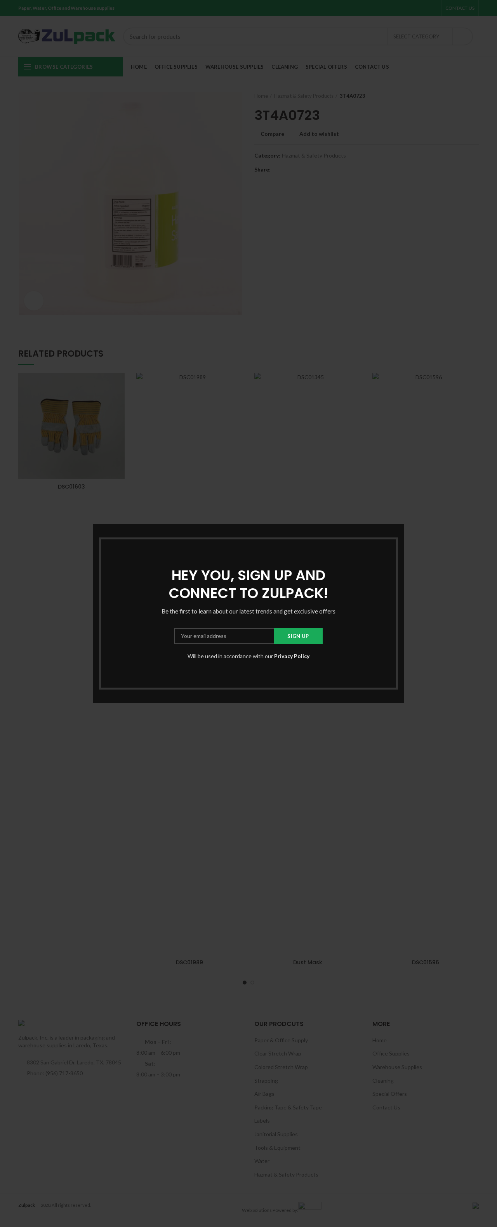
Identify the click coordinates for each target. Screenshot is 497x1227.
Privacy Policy (291, 656)
